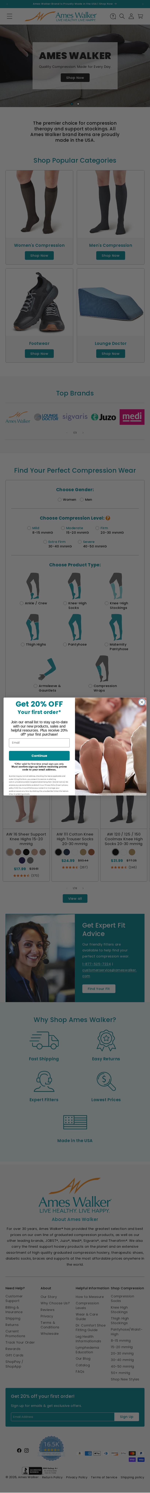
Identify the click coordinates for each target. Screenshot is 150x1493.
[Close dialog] (142, 702)
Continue (39, 755)
